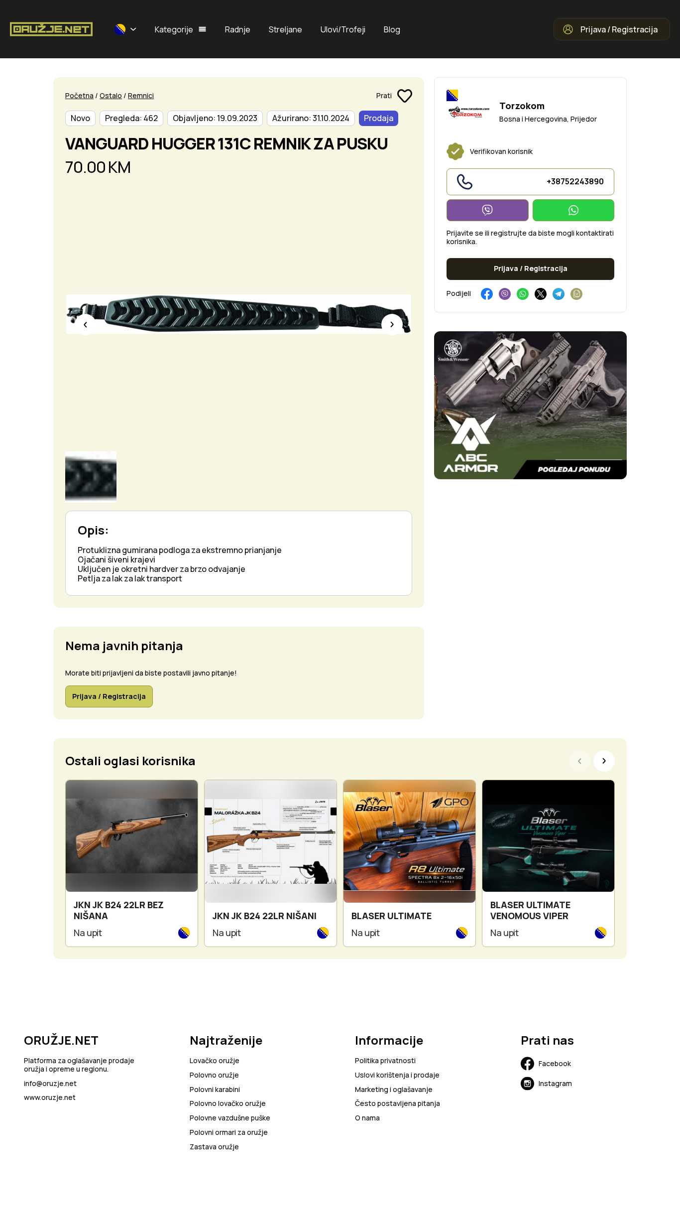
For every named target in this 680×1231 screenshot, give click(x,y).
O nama (367, 1118)
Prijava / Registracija (619, 29)
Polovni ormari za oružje (229, 1132)
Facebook (555, 1063)
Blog (392, 29)
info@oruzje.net (50, 1084)
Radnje (237, 29)
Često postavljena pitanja (397, 1103)
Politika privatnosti (385, 1061)
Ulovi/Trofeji (343, 29)
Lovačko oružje (214, 1061)
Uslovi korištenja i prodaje (397, 1075)
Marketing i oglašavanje (394, 1090)
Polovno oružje (214, 1075)
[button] (125, 29)
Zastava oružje (214, 1147)
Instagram (555, 1083)
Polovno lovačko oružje (228, 1103)
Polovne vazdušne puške (230, 1118)
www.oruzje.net (50, 1098)
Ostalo (111, 95)
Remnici (141, 95)
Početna (79, 95)
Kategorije (174, 29)
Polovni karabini (215, 1090)
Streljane (285, 29)
